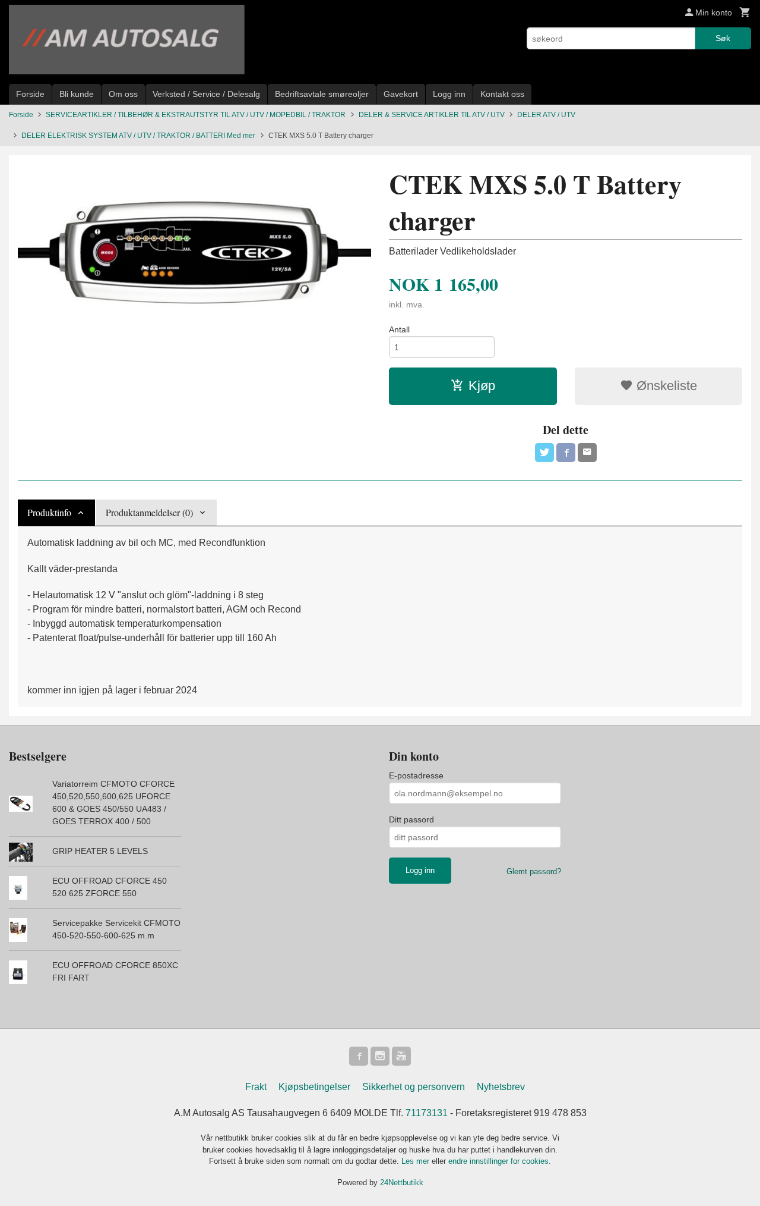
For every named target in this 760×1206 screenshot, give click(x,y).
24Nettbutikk (401, 1182)
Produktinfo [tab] (49, 512)
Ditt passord (411, 819)
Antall (399, 329)
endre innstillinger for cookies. (499, 1161)
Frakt (256, 1087)
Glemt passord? (533, 871)
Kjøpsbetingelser (314, 1087)
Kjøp (481, 385)
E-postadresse (416, 775)
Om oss (123, 94)
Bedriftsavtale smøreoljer (322, 94)
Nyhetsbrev (501, 1087)
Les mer (416, 1161)
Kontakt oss (502, 94)
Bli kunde (76, 94)
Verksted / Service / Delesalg (206, 94)
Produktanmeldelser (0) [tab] (149, 512)
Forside (30, 94)
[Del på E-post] (587, 452)
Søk (722, 38)
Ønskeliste (665, 385)
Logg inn (449, 94)
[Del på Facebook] (565, 452)
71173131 (427, 1113)
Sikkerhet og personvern (413, 1087)
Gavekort (401, 94)
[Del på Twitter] (544, 452)
